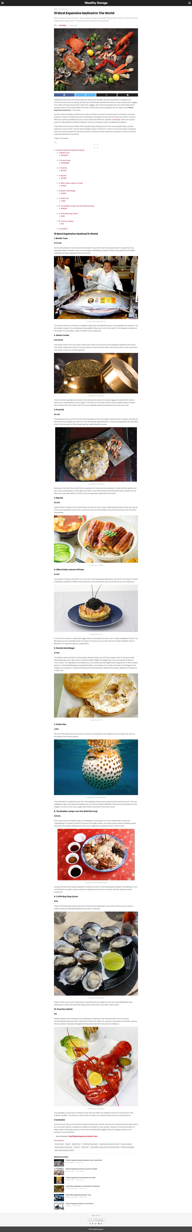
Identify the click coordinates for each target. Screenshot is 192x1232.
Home (55, 9)
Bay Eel (68, 1144)
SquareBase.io (100, 1221)
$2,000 (64, 178)
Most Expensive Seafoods (63, 1147)
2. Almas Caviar (65, 160)
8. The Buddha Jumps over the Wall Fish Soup (76, 206)
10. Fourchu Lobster (66, 221)
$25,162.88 (65, 163)
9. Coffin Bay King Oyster (68, 213)
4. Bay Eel (63, 175)
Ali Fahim (62, 25)
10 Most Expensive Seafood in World (70, 150)
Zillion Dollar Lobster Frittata (64, 1150)
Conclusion (63, 229)
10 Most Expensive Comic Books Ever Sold (80, 1178)
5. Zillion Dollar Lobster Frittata (71, 183)
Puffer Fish (84, 1147)
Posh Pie (77, 1147)
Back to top (96, 1215)
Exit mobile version (96, 1229)
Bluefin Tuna (76, 1144)
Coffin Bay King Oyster (90, 1144)
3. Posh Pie (63, 168)
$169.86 (64, 208)
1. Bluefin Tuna (64, 153)
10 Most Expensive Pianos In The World (79, 1204)
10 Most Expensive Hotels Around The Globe (81, 1169)
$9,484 (64, 170)
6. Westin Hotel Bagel (67, 191)
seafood (117, 119)
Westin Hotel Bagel (127, 1147)
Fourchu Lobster (126, 1144)
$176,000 (64, 155)
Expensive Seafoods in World (109, 1144)
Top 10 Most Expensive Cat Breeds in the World (82, 1186)
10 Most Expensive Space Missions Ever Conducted (84, 1160)
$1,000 (63, 186)
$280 (63, 201)
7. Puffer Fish (64, 198)
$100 (63, 216)
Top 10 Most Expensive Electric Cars (83, 1136)
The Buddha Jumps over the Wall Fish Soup (104, 1147)
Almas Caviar (59, 1144)
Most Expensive (63, 9)
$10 (62, 224)
